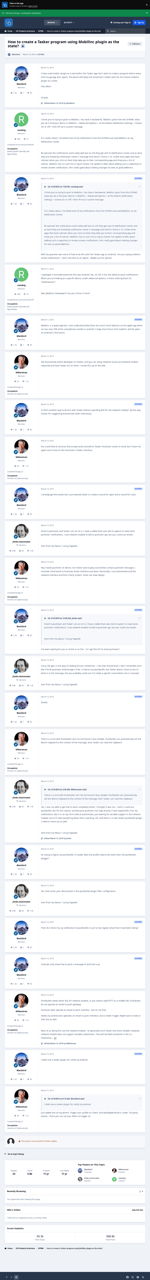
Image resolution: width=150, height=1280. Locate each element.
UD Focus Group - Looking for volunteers (23, 13)
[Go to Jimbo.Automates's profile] (21, 531)
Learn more (5, 5)
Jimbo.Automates (21, 541)
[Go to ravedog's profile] (21, 119)
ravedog (21, 130)
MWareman (21, 372)
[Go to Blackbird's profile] (9, 54)
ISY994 (41, 54)
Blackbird (16, 54)
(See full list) (137, 1210)
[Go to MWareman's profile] (21, 362)
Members (22, 545)
